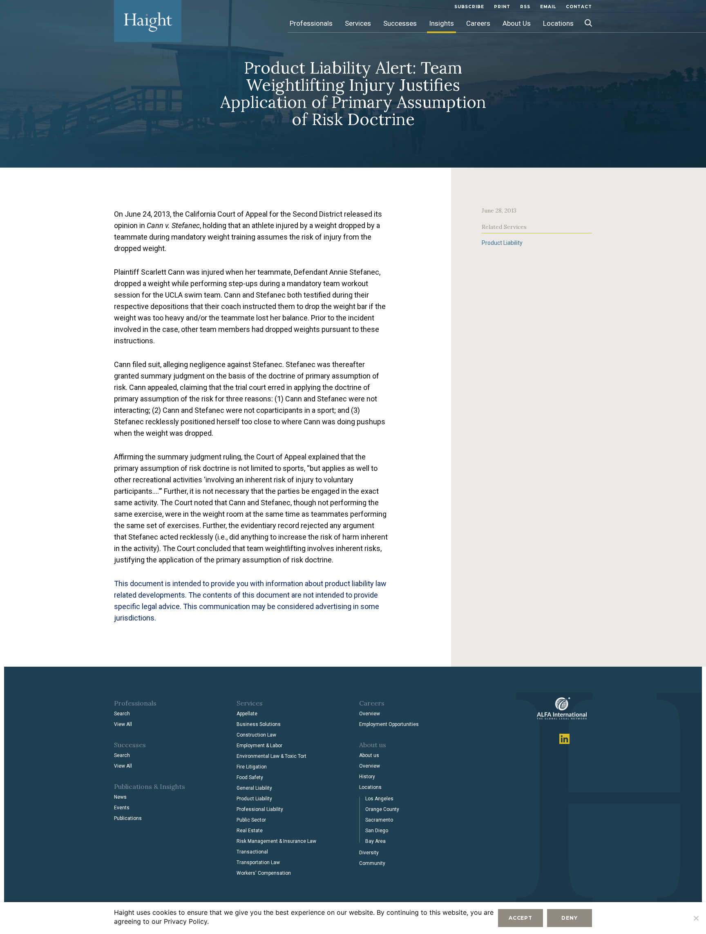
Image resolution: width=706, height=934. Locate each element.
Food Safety (250, 777)
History (367, 776)
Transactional (252, 852)
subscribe (469, 6)
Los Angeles (379, 799)
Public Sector (251, 820)
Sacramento (379, 820)
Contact (579, 6)
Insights (441, 23)
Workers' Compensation (264, 873)
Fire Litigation (252, 767)
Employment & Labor (259, 745)
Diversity (369, 853)
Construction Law (256, 735)
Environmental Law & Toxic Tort (271, 756)
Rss (525, 6)
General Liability (254, 788)
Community (372, 863)
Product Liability (502, 243)
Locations (558, 23)
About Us (517, 23)
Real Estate (250, 830)
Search (122, 714)
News (120, 797)
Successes (400, 23)
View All (123, 724)
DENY (569, 918)
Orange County (382, 809)
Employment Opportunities (389, 724)
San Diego (376, 830)
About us (369, 755)
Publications (128, 818)
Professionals (311, 23)
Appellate (247, 714)
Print (502, 6)
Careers (478, 23)
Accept (520, 918)
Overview (369, 714)
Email (548, 6)
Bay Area (375, 841)
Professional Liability (260, 809)
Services (358, 23)
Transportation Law (258, 862)
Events (122, 808)
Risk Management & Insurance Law (276, 841)
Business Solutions (259, 724)
